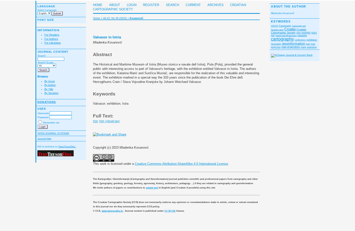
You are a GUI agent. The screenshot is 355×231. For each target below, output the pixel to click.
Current (193, 5)
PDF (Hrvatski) (109, 121)
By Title (48, 89)
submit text (152, 188)
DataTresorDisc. (67, 146)
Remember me (51, 122)
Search (42, 55)
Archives (215, 5)
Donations (46, 102)
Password (43, 117)
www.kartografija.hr (112, 211)
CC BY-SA (170, 211)
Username (43, 113)
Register (151, 5)
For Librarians (52, 42)
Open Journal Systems (53, 133)
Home (97, 5)
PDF (95, 121)
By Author (50, 85)
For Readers (51, 34)
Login (131, 5)
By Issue (49, 81)
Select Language (47, 10)
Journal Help (44, 138)
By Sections (51, 93)
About (114, 5)
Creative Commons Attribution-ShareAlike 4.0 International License (181, 164)
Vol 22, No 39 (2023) (115, 18)
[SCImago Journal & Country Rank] (291, 55)
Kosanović (136, 18)
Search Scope (46, 62)
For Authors (51, 38)
